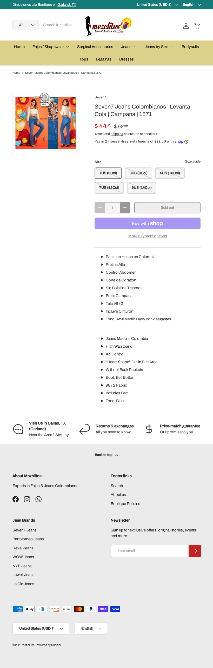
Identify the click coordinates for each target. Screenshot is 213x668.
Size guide (193, 161)
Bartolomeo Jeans (28, 539)
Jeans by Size (156, 47)
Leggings (103, 59)
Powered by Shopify (48, 644)
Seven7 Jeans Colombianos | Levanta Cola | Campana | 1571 (63, 72)
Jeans (126, 47)
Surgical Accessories (95, 47)
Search (117, 486)
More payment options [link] (147, 236)
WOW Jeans (23, 557)
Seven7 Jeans (24, 530)
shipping (117, 134)
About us (118, 494)
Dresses (126, 59)
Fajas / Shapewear (48, 47)
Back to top (104, 455)
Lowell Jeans (23, 575)
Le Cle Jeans (23, 584)
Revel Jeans (23, 548)
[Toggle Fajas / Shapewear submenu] (67, 47)
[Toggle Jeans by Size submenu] (172, 47)
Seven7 (100, 97)
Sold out (167, 208)
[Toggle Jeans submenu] (135, 47)
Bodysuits (190, 47)
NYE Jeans (22, 566)
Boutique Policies (125, 504)
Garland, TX (66, 4)
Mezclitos (28, 644)
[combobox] (44, 25)
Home (19, 47)
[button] (197, 26)
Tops (83, 59)
